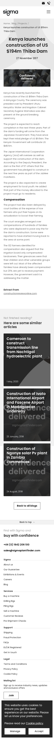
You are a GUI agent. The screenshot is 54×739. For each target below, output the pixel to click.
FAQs (6, 642)
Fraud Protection (12, 637)
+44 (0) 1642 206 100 (16, 544)
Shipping (8, 632)
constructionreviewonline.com (20, 293)
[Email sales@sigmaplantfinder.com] (43, 3)
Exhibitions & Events (14, 574)
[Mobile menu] (48, 11)
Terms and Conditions (15, 663)
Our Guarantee (12, 569)
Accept (39, 731)
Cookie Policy (10, 673)
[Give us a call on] (48, 3)
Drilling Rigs (9, 601)
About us (8, 564)
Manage (15, 731)
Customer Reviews (13, 615)
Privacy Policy (11, 668)
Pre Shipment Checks (15, 620)
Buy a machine (11, 596)
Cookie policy (34, 723)
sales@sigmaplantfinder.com (22, 550)
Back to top (26, 522)
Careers (8, 579)
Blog (6, 584)
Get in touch (10, 652)
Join (11, 695)
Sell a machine (11, 610)
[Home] (10, 12)
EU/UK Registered (12, 647)
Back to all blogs (27, 505)
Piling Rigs (9, 605)
